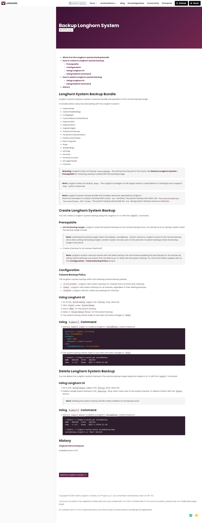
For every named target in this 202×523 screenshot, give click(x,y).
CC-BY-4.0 (148, 495)
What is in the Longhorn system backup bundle (86, 57)
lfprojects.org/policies (142, 509)
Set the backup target (74, 227)
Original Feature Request (71, 446)
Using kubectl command (78, 74)
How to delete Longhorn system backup (82, 77)
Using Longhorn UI (75, 70)
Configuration (73, 67)
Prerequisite (72, 64)
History (66, 87)
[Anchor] (118, 94)
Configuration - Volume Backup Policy (89, 261)
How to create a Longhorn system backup (83, 60)
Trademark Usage (188, 501)
